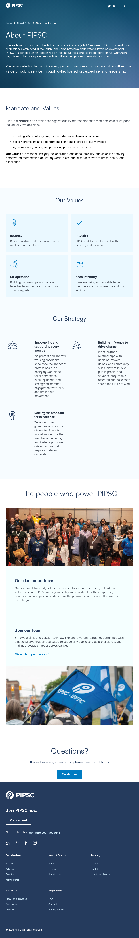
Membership (12, 880)
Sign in (110, 6)
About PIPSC (24, 23)
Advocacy (11, 869)
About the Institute (16, 898)
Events (52, 869)
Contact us (69, 774)
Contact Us (54, 904)
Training (95, 863)
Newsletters (54, 874)
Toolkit (94, 869)
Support (10, 863)
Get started (18, 820)
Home (9, 23)
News (51, 863)
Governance (12, 904)
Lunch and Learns (100, 874)
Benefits (10, 874)
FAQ (50, 898)
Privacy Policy (56, 909)
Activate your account (44, 832)
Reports (10, 909)
